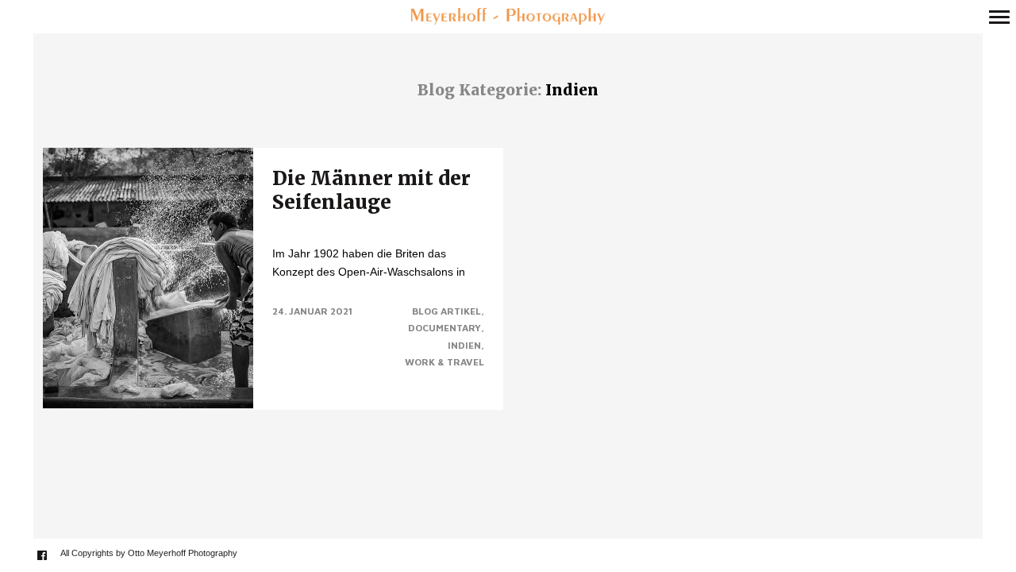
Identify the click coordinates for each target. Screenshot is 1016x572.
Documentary (444, 328)
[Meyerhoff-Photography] (507, 17)
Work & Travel (444, 362)
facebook (50, 554)
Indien (464, 345)
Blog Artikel (446, 311)
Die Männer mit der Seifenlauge (371, 190)
